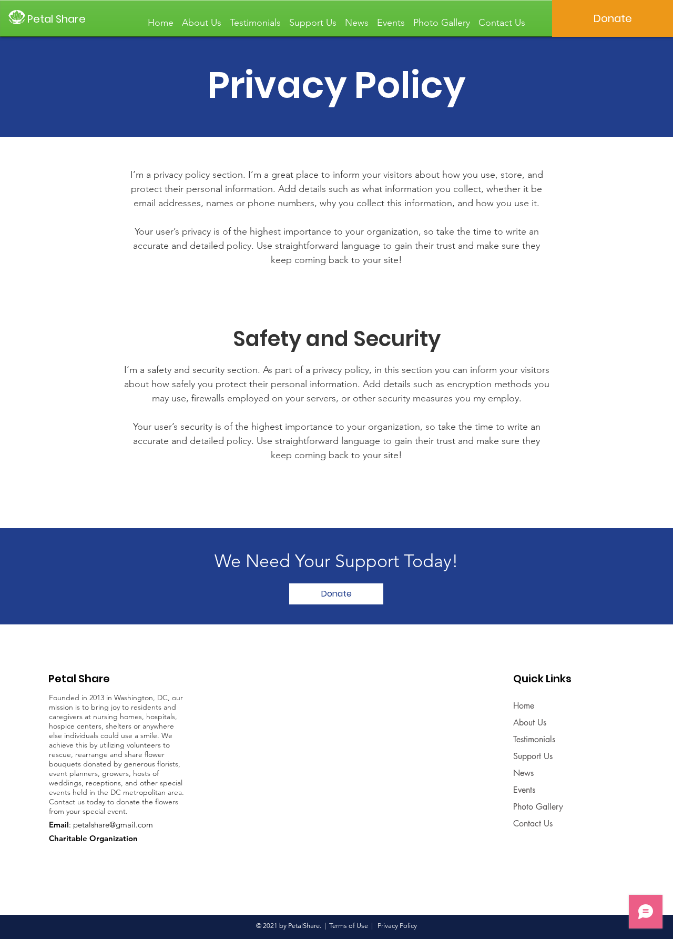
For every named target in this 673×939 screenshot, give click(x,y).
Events (524, 789)
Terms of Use (348, 926)
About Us (529, 722)
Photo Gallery (538, 806)
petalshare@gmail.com (113, 825)
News (523, 773)
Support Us (533, 756)
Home (523, 705)
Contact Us (533, 823)
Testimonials (534, 739)
